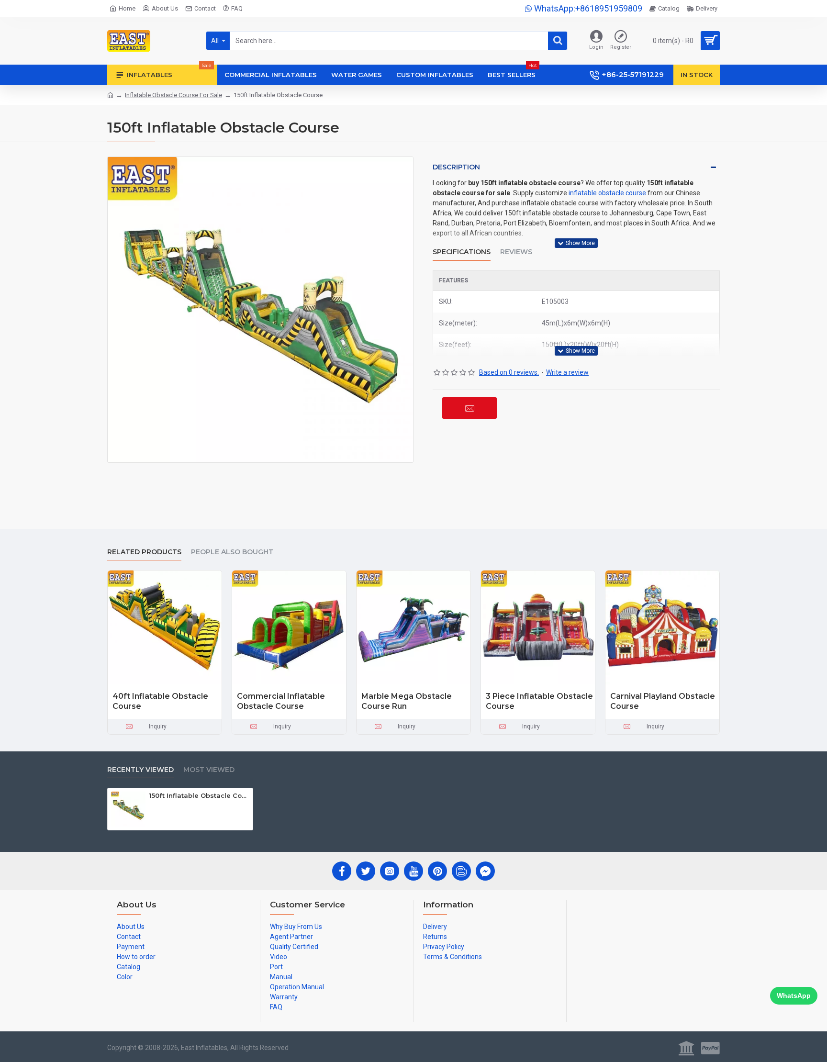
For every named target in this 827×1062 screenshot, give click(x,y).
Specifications (462, 252)
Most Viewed (209, 770)
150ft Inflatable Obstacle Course (199, 795)
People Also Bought (232, 552)
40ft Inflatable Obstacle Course (160, 701)
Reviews (516, 252)
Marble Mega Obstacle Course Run (406, 701)
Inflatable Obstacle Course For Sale (173, 95)
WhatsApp (794, 995)
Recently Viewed (140, 770)
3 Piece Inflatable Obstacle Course (539, 701)
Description (456, 167)
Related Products (144, 552)
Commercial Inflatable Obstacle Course (281, 701)
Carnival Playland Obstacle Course (662, 701)
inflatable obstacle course (607, 193)
